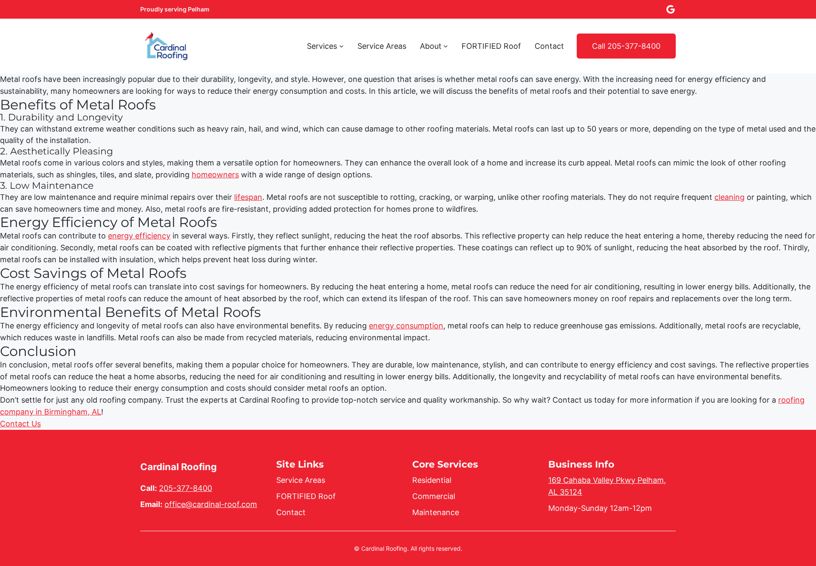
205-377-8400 (185, 488)
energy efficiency (139, 235)
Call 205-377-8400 (626, 46)
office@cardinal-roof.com (210, 504)
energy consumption (406, 325)
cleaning (729, 197)
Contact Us (20, 423)
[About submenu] (445, 46)
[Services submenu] (341, 46)
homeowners (215, 174)
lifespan (248, 197)
